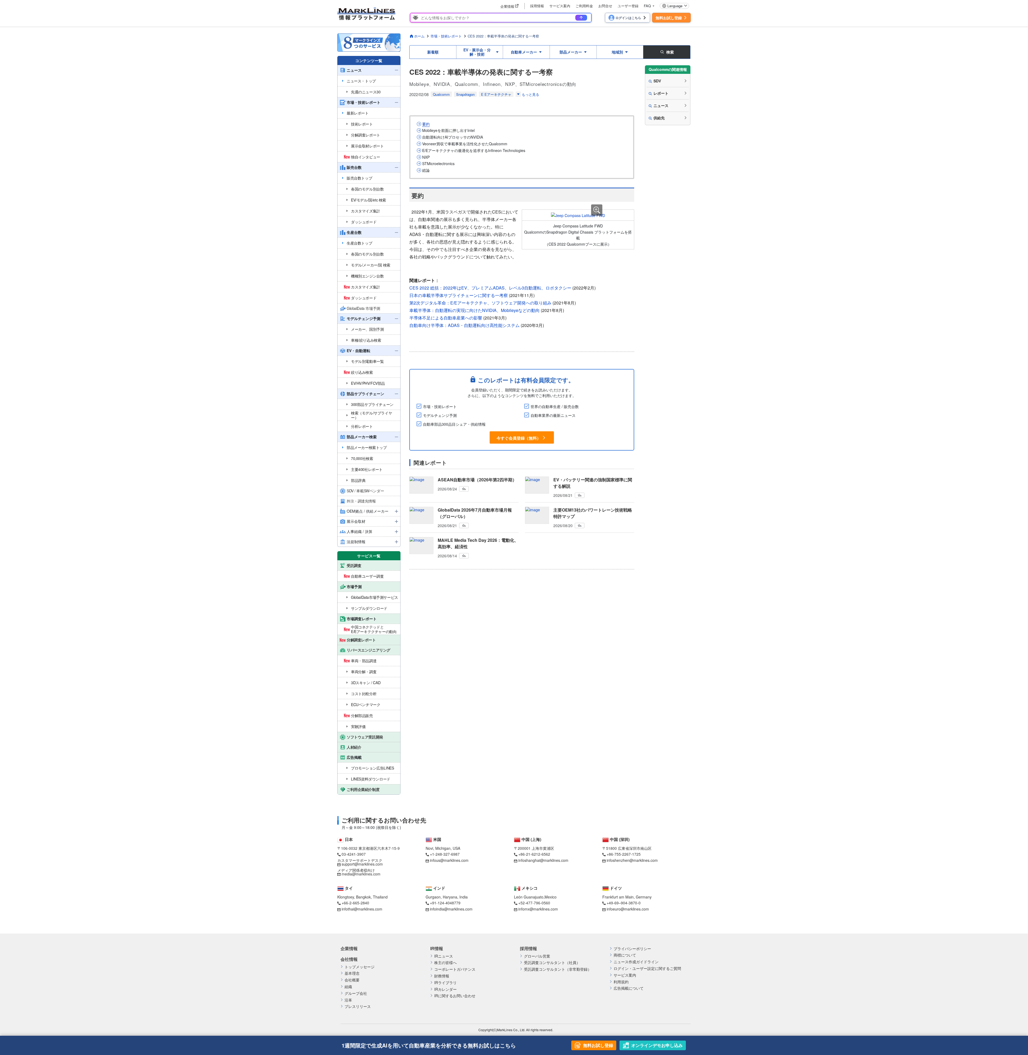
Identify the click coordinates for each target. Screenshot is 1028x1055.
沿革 (348, 1000)
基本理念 (352, 973)
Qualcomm (441, 94)
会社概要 (352, 980)
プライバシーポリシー (632, 948)
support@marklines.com (362, 864)
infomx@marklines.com (538, 909)
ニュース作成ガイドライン (636, 961)
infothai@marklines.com (362, 909)
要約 (426, 124)
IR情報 (436, 948)
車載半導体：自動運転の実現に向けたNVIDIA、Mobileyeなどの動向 (474, 310)
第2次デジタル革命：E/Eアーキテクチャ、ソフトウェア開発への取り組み (480, 303)
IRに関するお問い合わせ (454, 995)
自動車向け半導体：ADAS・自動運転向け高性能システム (464, 325)
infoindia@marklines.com (451, 909)
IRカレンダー (445, 989)
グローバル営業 (537, 956)
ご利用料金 (584, 5)
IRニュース (443, 956)
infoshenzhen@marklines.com (632, 860)
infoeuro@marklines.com (628, 909)
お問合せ (605, 5)
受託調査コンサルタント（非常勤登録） (557, 969)
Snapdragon (465, 94)
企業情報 (349, 948)
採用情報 (537, 5)
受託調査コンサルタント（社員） (552, 962)
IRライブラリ (445, 982)
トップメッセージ (360, 967)
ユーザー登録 (628, 5)
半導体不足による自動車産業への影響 (445, 318)
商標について (625, 955)
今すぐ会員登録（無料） (519, 438)
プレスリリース (358, 1006)
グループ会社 (356, 993)
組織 (348, 986)
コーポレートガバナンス (454, 969)
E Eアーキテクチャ (496, 94)
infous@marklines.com (449, 860)
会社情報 (349, 959)
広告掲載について (629, 988)
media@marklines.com (361, 874)
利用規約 (621, 982)
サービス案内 (559, 5)
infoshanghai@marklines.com (543, 860)
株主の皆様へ (445, 962)
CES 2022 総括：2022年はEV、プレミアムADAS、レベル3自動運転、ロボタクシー (490, 288)
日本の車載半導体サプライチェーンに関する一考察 (458, 295)
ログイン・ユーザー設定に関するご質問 (647, 968)
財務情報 (441, 976)
